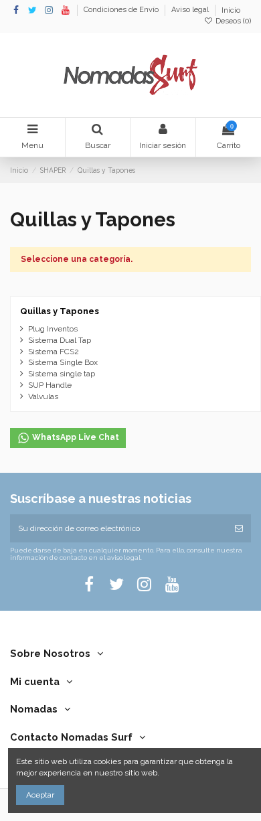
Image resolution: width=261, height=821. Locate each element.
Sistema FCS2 (53, 351)
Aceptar (40, 795)
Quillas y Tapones (59, 311)
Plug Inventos (53, 328)
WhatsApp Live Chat (74, 437)
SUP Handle (50, 385)
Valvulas (43, 396)
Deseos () (232, 21)
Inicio (231, 10)
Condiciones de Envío (122, 10)
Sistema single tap (61, 373)
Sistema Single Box (63, 362)
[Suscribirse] (239, 528)
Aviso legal (191, 10)
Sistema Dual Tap (59, 340)
